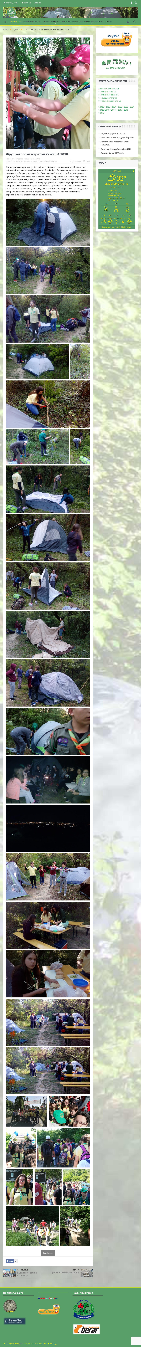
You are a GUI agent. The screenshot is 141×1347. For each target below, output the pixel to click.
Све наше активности (108, 88)
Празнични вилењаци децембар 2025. (117, 137)
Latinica (37, 3)
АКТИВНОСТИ (15, 22)
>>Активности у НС (107, 91)
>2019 (107, 110)
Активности (17, 161)
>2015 (101, 113)
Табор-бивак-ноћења (48, 161)
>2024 (113, 106)
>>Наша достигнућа (107, 98)
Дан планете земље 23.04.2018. (27, 1274)
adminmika (18, 159)
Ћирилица (26, 3)
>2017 (120, 110)
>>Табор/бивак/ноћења (109, 101)
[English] (41, 1298)
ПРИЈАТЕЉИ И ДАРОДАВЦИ (91, 22)
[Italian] (54, 1298)
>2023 (119, 106)
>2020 (101, 110)
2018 (10, 161)
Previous (24, 1270)
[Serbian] (56, 1298)
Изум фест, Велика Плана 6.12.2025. (116, 149)
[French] (49, 1298)
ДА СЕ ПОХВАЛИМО (70, 22)
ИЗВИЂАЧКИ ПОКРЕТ (32, 22)
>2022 (125, 106)
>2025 (107, 106)
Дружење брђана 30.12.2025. (113, 133)
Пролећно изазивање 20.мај (65, 1272)
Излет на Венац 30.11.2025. (112, 153)
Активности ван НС (31, 161)
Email (88, 161)
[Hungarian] (51, 1298)
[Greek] (46, 1298)
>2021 (131, 106)
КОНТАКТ (108, 22)
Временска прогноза (116, 227)
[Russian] (39, 1298)
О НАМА (46, 22)
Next (74, 1270)
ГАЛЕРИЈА (55, 22)
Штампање (76, 161)
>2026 (101, 106)
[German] (44, 1298)
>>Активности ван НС (108, 94)
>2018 (113, 110)
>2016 (126, 110)
